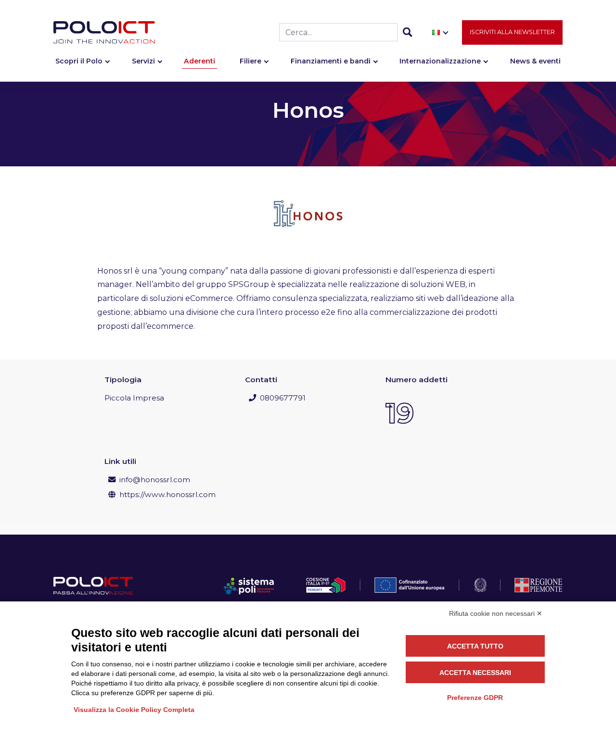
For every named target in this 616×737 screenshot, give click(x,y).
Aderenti (199, 61)
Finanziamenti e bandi (331, 61)
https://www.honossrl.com (167, 494)
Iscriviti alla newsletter (512, 32)
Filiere (250, 61)
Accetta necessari (475, 672)
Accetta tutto (475, 646)
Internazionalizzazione (440, 61)
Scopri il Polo (79, 61)
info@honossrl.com (154, 479)
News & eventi (535, 61)
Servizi (143, 61)
